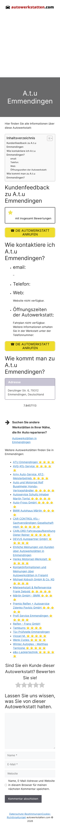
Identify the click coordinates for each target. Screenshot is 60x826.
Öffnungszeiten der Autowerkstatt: (28, 169)
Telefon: (14, 162)
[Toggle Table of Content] (48, 138)
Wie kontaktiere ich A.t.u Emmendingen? (21, 152)
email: (13, 158)
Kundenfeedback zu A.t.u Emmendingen (21, 145)
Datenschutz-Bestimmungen (25, 813)
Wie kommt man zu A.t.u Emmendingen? (21, 175)
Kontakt (21, 817)
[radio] (18, 685)
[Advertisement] (30, 46)
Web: (13, 166)
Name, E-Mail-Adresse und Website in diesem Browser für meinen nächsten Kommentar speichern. (31, 785)
